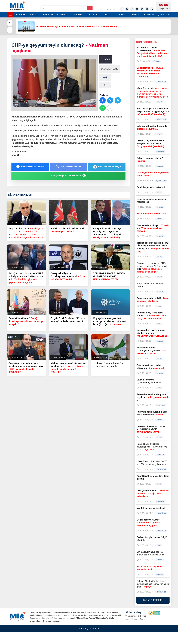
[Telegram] (147, 9)
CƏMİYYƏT (48, 15)
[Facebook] (122, 9)
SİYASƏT (34, 15)
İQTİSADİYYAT (77, 15)
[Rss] (152, 9)
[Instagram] (132, 9)
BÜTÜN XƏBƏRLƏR (152, 600)
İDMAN (108, 15)
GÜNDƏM (20, 15)
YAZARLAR (149, 15)
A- (105, 85)
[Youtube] (137, 9)
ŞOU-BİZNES (164, 15)
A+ (105, 77)
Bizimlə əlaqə (112, 9)
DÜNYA (135, 15)
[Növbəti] (10, 30)
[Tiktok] (142, 9)
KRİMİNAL (62, 15)
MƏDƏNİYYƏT (93, 15)
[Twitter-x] (127, 9)
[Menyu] (10, 14)
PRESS (122, 15)
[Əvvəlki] (10, 23)
